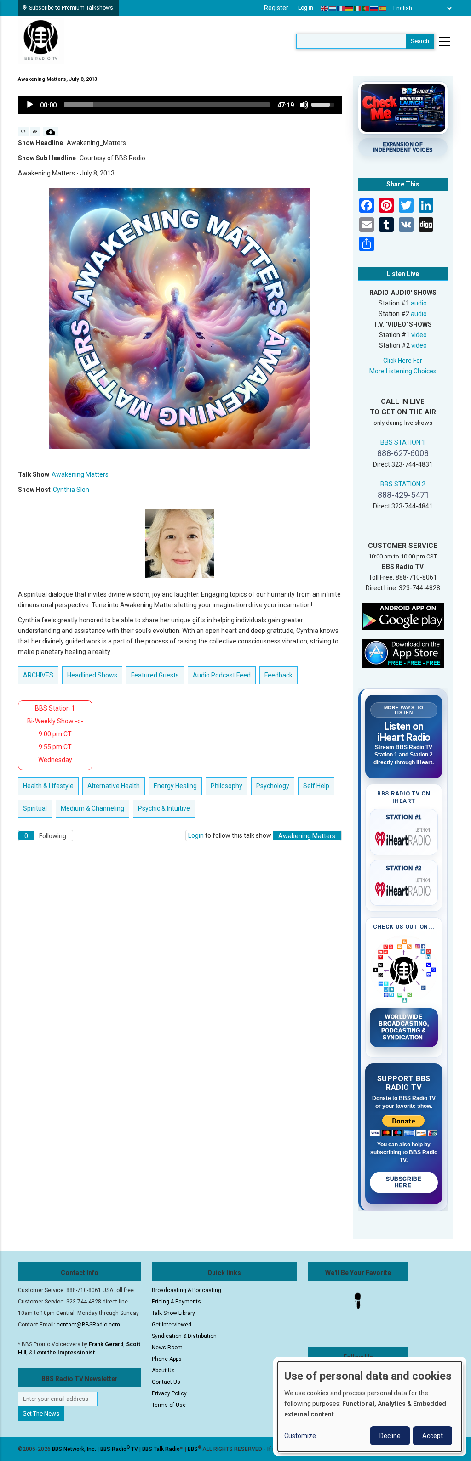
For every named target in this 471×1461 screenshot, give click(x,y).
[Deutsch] (349, 8)
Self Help (316, 786)
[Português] (366, 8)
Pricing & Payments (176, 1301)
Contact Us (166, 1382)
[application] (180, 105)
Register (276, 7)
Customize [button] (300, 1435)
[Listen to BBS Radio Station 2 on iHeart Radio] (404, 887)
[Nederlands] (333, 8)
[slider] (167, 104)
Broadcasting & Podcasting (186, 1290)
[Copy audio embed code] (23, 131)
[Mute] (304, 104)
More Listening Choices (403, 371)
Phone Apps (167, 1359)
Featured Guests (155, 675)
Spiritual (35, 808)
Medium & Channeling (92, 808)
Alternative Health (113, 786)
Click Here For (402, 360)
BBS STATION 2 (402, 484)
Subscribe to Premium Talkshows (71, 8)
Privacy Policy (169, 1393)
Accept (432, 1435)
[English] (325, 8)
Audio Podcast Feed (222, 675)
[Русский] (374, 8)
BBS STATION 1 (402, 442)
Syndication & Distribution (184, 1336)
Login (196, 835)
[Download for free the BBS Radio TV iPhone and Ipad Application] (403, 653)
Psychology (272, 786)
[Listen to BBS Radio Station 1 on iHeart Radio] (404, 837)
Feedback (278, 675)
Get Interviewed (171, 1324)
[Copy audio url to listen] (35, 131)
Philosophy (226, 786)
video (419, 334)
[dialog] (370, 1406)
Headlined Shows (92, 675)
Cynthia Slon (71, 489)
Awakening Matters (80, 474)
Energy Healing (175, 786)
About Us (163, 1370)
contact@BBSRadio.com (88, 1324)
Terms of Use (169, 1405)
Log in (305, 8)
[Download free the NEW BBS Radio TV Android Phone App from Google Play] (403, 616)
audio (419, 303)
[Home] (41, 41)
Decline (390, 1435)
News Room (167, 1347)
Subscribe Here (403, 1182)
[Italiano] (358, 8)
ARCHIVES (38, 675)
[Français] (341, 8)
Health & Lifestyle (48, 786)
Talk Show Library (173, 1313)
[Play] (29, 104)
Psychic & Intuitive (164, 808)
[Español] (383, 8)
